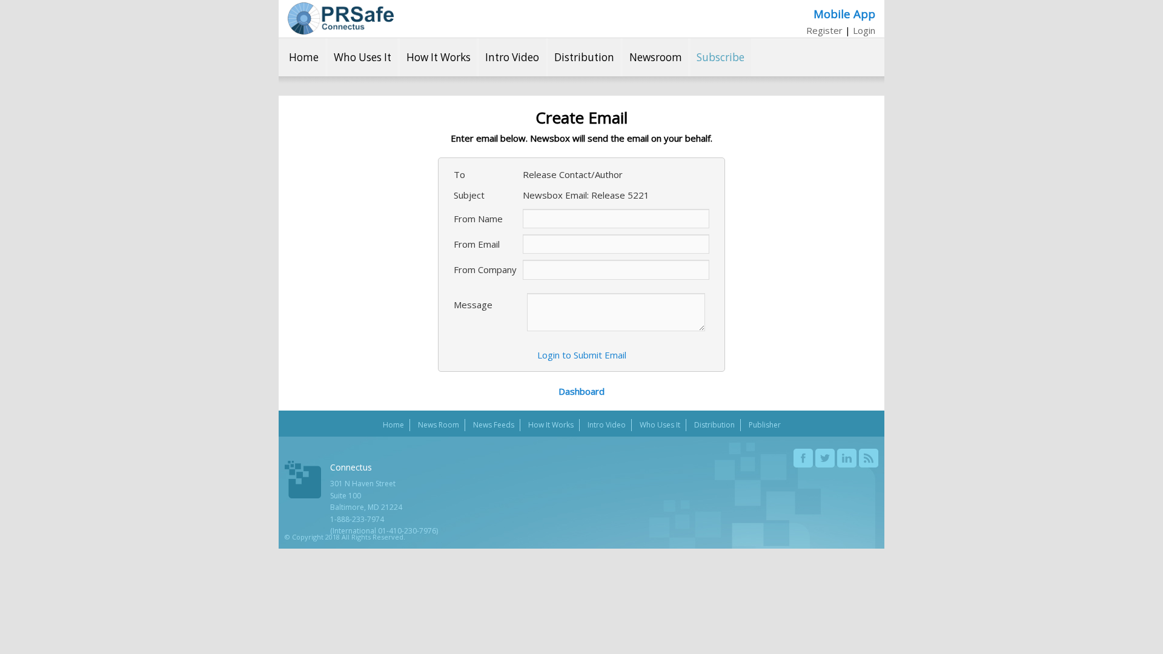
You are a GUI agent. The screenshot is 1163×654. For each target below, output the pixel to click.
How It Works (438, 57)
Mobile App (844, 13)
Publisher (765, 425)
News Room (438, 425)
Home (304, 57)
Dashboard (581, 391)
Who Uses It (362, 57)
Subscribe (720, 57)
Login (864, 30)
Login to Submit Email (581, 355)
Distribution (584, 57)
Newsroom (655, 57)
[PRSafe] (341, 18)
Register (824, 30)
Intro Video (512, 57)
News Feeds (493, 425)
